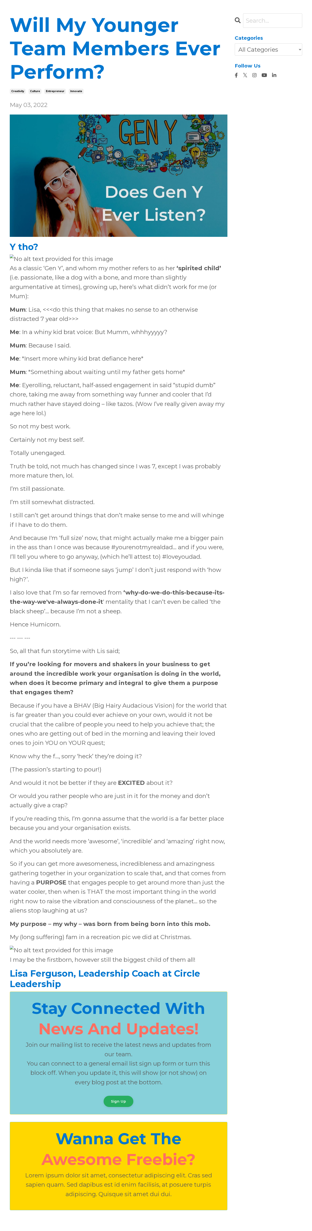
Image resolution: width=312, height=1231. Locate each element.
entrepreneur (55, 91)
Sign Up (118, 1101)
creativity (17, 91)
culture (35, 91)
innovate (76, 91)
